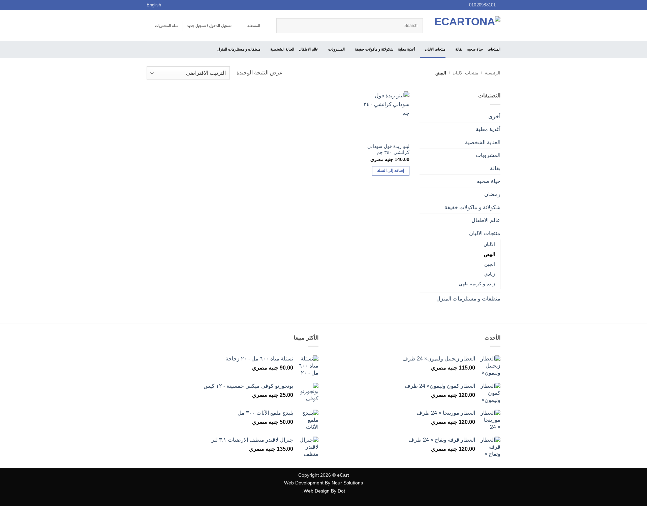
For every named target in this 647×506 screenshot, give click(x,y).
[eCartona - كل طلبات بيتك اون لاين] (466, 25)
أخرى (494, 116)
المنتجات (494, 49)
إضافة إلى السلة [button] (390, 170)
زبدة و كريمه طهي (477, 283)
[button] (209, 26)
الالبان (489, 244)
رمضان (492, 194)
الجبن (489, 264)
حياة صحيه (475, 49)
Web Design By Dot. (323, 491)
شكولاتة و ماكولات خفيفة (374, 49)
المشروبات (336, 49)
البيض (489, 254)
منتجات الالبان (435, 49)
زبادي (489, 274)
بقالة (458, 49)
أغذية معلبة (406, 49)
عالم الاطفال (308, 49)
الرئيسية (492, 72)
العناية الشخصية (282, 49)
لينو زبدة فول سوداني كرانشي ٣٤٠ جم (388, 149)
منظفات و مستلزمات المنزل (238, 49)
